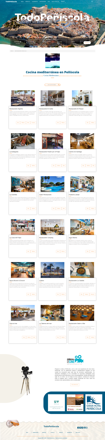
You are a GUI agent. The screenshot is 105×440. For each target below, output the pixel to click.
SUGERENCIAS (69, 432)
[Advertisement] (52, 416)
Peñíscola (27, 1)
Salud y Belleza (55, 1)
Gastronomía (43, 1)
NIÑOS (73, 41)
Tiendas (62, 1)
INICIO (27, 432)
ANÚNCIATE (44, 432)
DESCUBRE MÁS (75, 384)
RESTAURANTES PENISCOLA (20, 50)
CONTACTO (52, 432)
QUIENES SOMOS (35, 432)
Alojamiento (35, 1)
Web (28, 122)
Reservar (92, 294)
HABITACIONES (46, 41)
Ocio (49, 1)
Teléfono (23, 122)
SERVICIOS (61, 432)
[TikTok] (82, 428)
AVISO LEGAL (78, 432)
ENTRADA (17, 41)
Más (18, 122)
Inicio (22, 1)
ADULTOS (59, 41)
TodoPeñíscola (11, 1)
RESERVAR (87, 42)
